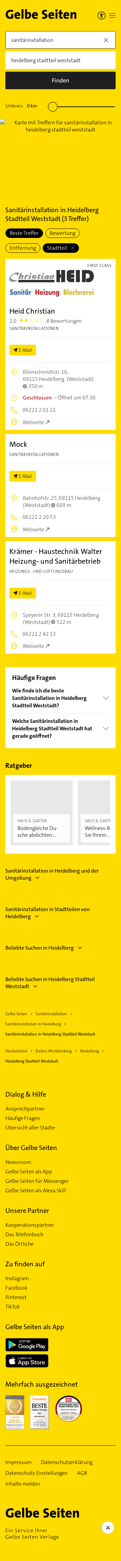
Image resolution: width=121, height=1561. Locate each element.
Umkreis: (21, 106)
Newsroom (18, 1162)
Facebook (16, 1288)
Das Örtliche (19, 1244)
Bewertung (62, 233)
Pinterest (16, 1297)
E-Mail (25, 350)
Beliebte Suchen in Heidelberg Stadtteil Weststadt (50, 983)
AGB (82, 1473)
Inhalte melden (22, 1484)
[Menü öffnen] (112, 15)
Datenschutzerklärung (66, 1462)
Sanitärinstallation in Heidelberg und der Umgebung (52, 874)
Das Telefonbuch (24, 1234)
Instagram (17, 1278)
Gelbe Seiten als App (28, 1171)
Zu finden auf (25, 1264)
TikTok (12, 1306)
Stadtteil (57, 247)
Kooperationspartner (29, 1225)
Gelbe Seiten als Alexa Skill (35, 1190)
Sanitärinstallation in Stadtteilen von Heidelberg (47, 913)
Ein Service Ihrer (32, 1533)
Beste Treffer (24, 233)
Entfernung (23, 247)
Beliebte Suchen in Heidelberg (39, 947)
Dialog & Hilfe (25, 1094)
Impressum (18, 1462)
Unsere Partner (27, 1210)
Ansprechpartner (25, 1108)
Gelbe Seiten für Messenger (37, 1181)
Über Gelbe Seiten (31, 1147)
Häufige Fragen (22, 1118)
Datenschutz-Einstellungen (36, 1473)
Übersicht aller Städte (30, 1127)
